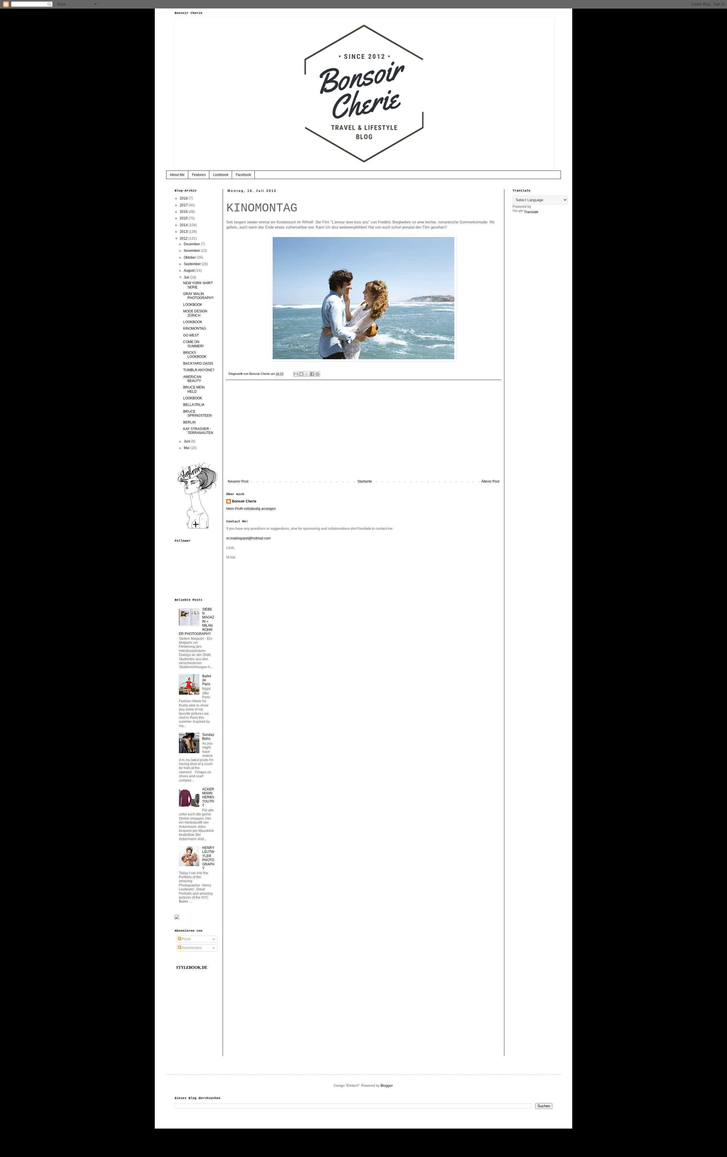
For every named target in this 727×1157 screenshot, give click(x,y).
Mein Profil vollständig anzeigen (251, 509)
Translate (531, 212)
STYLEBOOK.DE (191, 967)
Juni (187, 441)
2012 (184, 238)
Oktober (190, 257)
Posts (186, 939)
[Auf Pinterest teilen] (317, 374)
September (193, 264)
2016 (184, 212)
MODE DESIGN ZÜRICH (195, 313)
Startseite (365, 481)
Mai (187, 448)
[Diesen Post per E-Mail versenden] (296, 374)
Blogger (386, 1086)
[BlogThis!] (301, 374)
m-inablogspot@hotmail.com (248, 538)
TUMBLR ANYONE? (198, 370)
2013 (184, 232)
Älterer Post (490, 481)
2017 (184, 205)
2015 (184, 218)
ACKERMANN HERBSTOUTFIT (208, 797)
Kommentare (191, 948)
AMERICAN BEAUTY (192, 379)
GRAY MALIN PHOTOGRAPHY (198, 296)
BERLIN (189, 422)
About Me (177, 175)
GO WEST (191, 335)
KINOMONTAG (194, 329)
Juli (187, 277)
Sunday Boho (208, 737)
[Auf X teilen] (307, 374)
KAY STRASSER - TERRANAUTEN (198, 431)
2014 (184, 225)
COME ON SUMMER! (193, 344)
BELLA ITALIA (193, 405)
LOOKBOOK (192, 305)
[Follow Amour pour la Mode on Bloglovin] (197, 528)
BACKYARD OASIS (198, 363)
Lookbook (220, 175)
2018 (184, 198)
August (189, 271)
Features (199, 175)
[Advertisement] (363, 432)
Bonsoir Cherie (244, 501)
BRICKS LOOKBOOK (194, 355)
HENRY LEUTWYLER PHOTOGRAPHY (208, 858)
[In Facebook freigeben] (312, 374)
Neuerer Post (238, 481)
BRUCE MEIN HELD (194, 389)
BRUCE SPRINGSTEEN (197, 413)
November (192, 251)
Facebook (243, 175)
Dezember (192, 244)
